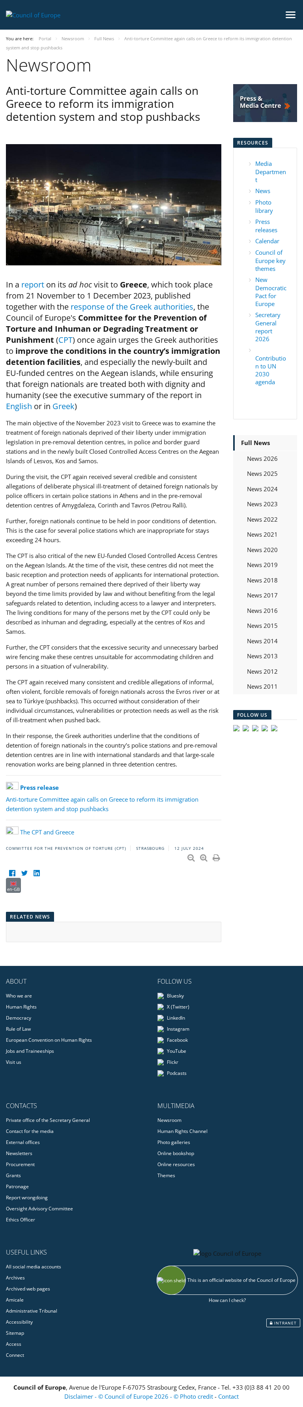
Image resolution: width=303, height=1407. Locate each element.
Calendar (267, 241)
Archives (15, 1277)
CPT (65, 339)
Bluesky (175, 995)
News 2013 (262, 656)
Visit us (13, 1062)
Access (13, 1344)
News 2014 (262, 641)
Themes (166, 1175)
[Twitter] (24, 873)
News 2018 (262, 580)
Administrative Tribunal (31, 1310)
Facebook (177, 1040)
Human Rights (21, 1006)
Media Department (270, 172)
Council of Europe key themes (270, 260)
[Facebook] (12, 873)
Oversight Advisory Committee (39, 1208)
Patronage (17, 1186)
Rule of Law (18, 1029)
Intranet (285, 1323)
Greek (63, 406)
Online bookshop (175, 1153)
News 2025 (262, 473)
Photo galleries (173, 1142)
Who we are (19, 995)
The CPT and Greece (47, 832)
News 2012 (262, 671)
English (19, 406)
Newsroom (169, 1120)
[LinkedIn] (36, 873)
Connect (15, 1355)
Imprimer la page (217, 856)
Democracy (18, 1017)
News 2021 (262, 534)
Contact (228, 1396)
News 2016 (262, 610)
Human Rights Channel (182, 1131)
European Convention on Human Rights (49, 1040)
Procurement (20, 1164)
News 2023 (262, 504)
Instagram (177, 1029)
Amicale (15, 1299)
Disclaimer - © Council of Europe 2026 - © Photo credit (139, 1396)
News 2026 (262, 458)
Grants (13, 1175)
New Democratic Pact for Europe (270, 292)
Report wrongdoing (27, 1197)
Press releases (266, 226)
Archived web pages (28, 1288)
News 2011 (262, 686)
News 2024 (262, 489)
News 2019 (262, 565)
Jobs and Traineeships (30, 1051)
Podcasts (176, 1073)
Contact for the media (30, 1131)
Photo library (264, 206)
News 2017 (262, 595)
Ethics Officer (20, 1219)
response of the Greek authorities (132, 306)
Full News (255, 443)
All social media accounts (33, 1266)
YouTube (176, 1051)
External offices (23, 1142)
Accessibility (19, 1322)
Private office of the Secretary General (48, 1120)
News (262, 191)
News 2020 (262, 550)
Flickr (172, 1062)
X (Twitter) (177, 1006)
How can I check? (227, 1300)
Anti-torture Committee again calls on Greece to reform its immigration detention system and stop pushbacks (102, 798)
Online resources (176, 1164)
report (32, 284)
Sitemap (15, 1333)
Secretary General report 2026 (268, 327)
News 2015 (262, 625)
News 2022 (262, 519)
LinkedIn (175, 1017)
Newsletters (19, 1153)
